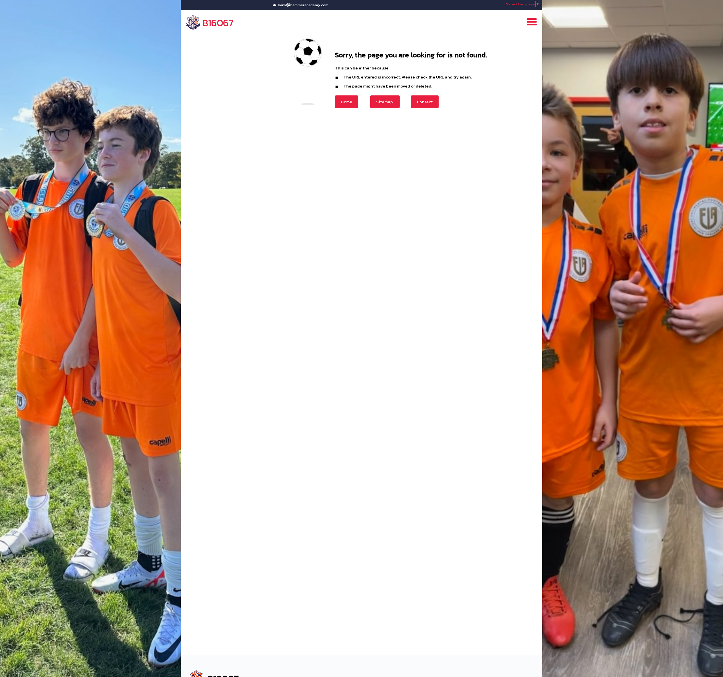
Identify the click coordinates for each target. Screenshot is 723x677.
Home (346, 102)
